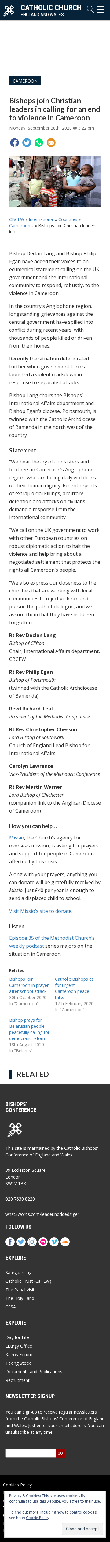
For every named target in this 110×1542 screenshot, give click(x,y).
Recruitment (18, 1380)
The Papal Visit (20, 1290)
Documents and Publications (34, 1371)
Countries (67, 219)
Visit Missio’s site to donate (40, 911)
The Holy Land (20, 1298)
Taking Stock (18, 1363)
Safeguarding (18, 1272)
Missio (16, 837)
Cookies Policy (17, 1485)
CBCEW (16, 219)
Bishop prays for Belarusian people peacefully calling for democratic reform (29, 1029)
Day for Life (17, 1337)
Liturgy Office (19, 1346)
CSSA (11, 1307)
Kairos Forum (19, 1354)
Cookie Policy (37, 1517)
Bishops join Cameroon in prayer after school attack (29, 985)
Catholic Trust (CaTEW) (28, 1281)
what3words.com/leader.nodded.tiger (42, 1214)
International (41, 219)
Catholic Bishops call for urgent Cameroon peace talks (75, 988)
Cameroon (25, 81)
